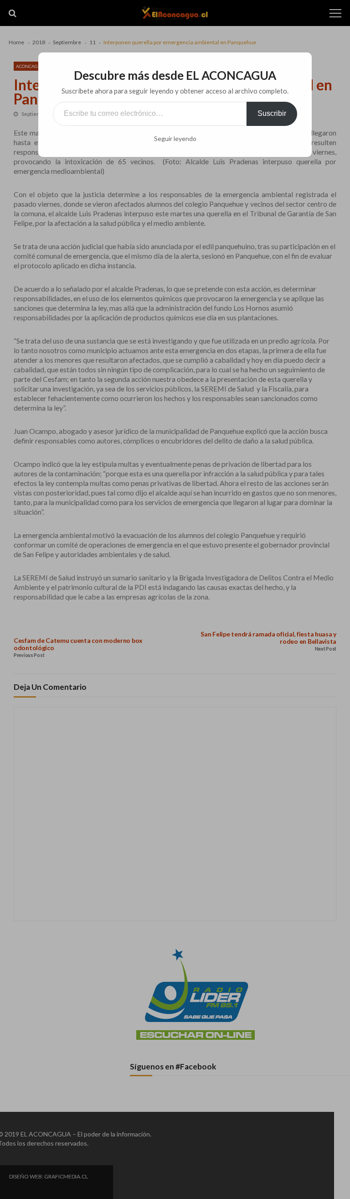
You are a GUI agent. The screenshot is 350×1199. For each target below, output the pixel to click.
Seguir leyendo (175, 138)
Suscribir (271, 113)
